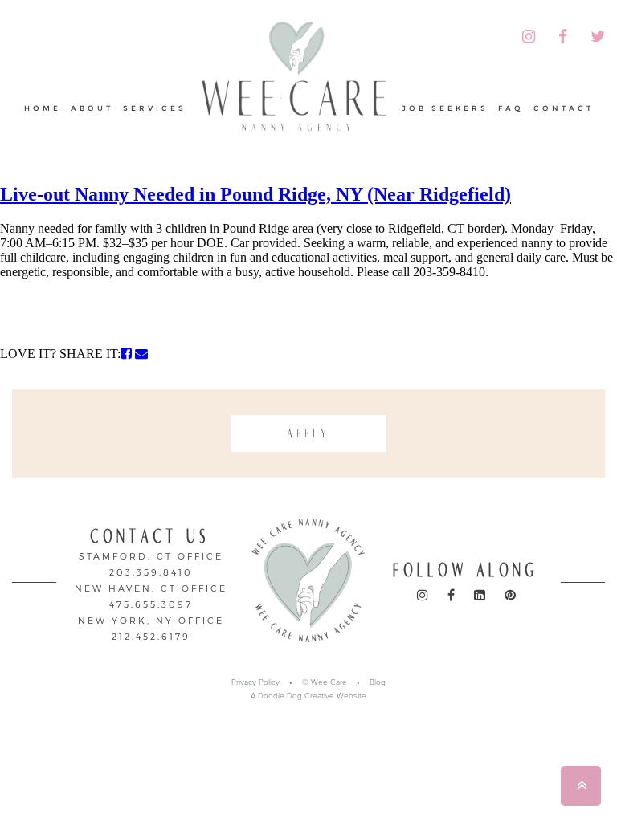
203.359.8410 (151, 572)
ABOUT (92, 108)
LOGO (294, 77)
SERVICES (154, 108)
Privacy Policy (255, 682)
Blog (378, 682)
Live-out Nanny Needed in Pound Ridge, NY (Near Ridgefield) (255, 194)
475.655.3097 (151, 604)
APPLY (309, 433)
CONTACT (563, 108)
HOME (42, 108)
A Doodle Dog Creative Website (308, 696)
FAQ (511, 108)
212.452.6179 (151, 636)
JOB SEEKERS (445, 108)
